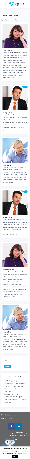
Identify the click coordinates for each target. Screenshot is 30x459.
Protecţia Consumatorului (8, 418)
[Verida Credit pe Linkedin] (18, 426)
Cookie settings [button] (22, 453)
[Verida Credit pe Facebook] (11, 426)
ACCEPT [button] (15, 456)
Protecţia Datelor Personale (9, 415)
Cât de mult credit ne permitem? (14, 386)
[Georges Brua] (15, 98)
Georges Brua (7, 113)
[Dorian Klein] (15, 150)
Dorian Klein (6, 165)
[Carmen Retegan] (15, 35)
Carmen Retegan (8, 50)
